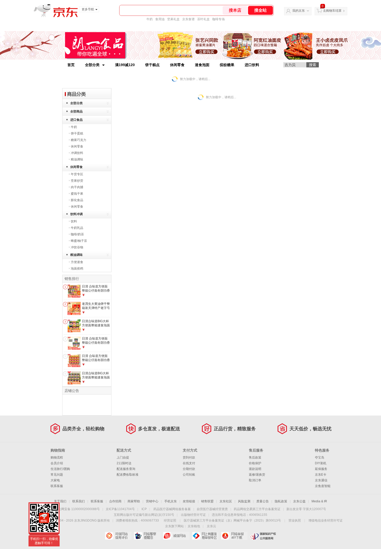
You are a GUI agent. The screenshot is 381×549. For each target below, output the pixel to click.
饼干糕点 (152, 65)
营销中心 (152, 501)
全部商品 (76, 111)
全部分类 (92, 65)
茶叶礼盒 (203, 19)
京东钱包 (194, 526)
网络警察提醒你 (147, 536)
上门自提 (123, 457)
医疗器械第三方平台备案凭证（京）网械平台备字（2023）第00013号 (232, 520)
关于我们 (60, 501)
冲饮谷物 (77, 247)
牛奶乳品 (77, 228)
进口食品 (76, 120)
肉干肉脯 (77, 187)
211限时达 (124, 463)
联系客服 (57, 486)
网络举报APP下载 (234, 536)
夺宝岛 (319, 457)
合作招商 (115, 501)
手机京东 (170, 501)
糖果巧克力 (78, 140)
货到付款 (189, 457)
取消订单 (255, 480)
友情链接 (189, 501)
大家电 (55, 480)
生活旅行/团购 (60, 469)
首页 (71, 65)
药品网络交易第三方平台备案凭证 (257, 509)
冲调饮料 (77, 153)
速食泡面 (202, 65)
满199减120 (125, 65)
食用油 (160, 19)
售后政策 (255, 457)
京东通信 (321, 480)
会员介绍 (57, 463)
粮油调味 (77, 159)
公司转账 (189, 474)
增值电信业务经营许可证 (325, 520)
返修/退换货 (257, 474)
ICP (144, 509)
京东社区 (226, 501)
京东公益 (299, 501)
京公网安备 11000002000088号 (77, 509)
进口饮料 (252, 65)
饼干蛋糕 (77, 133)
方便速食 (77, 262)
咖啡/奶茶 (77, 234)
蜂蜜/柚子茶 (79, 241)
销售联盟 (207, 501)
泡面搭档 (77, 268)
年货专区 (77, 174)
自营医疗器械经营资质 (212, 509)
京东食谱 (188, 19)
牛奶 (149, 19)
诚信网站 (176, 536)
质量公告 (262, 501)
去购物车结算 (332, 10)
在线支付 (189, 463)
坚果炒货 (77, 180)
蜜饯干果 (77, 193)
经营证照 (170, 520)
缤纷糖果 (227, 65)
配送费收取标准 (127, 474)
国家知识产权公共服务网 (263, 536)
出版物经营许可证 (193, 515)
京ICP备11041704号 (120, 509)
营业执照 (294, 520)
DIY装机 (320, 463)
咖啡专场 (218, 19)
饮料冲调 (76, 214)
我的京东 (298, 10)
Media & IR (319, 501)
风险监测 (244, 501)
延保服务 (321, 469)
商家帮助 (134, 501)
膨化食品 (77, 200)
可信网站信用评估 (118, 536)
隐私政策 (281, 501)
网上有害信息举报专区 (205, 536)
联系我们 (78, 501)
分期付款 (189, 469)
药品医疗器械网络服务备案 (172, 509)
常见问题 (57, 474)
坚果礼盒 (173, 19)
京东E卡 (320, 474)
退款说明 (255, 469)
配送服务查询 (126, 469)
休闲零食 (177, 65)
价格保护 (255, 463)
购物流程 (57, 457)
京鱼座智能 (322, 486)
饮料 (74, 221)
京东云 (211, 526)
